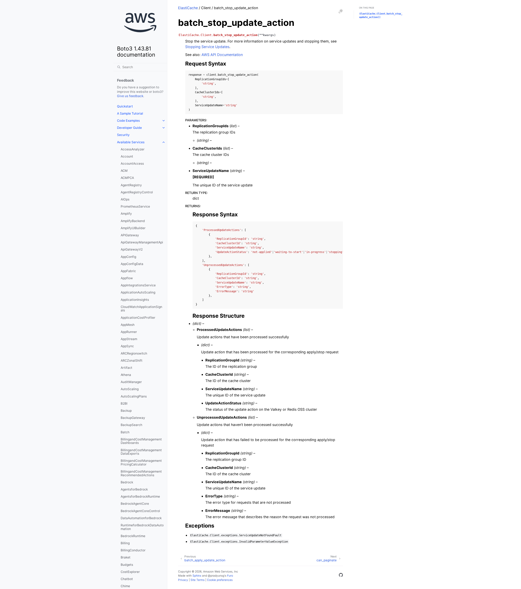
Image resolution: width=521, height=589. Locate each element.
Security (123, 135)
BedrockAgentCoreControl (140, 511)
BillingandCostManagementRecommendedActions (141, 473)
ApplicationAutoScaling (138, 292)
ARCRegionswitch (134, 353)
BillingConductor (133, 550)
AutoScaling (130, 389)
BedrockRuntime (133, 536)
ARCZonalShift (131, 360)
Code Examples (128, 121)
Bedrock (127, 482)
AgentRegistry (131, 185)
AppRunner (129, 332)
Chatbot (127, 579)
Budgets (127, 565)
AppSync (127, 346)
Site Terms (197, 579)
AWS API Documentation (222, 55)
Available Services (130, 142)
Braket (125, 557)
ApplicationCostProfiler (138, 318)
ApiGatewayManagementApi (142, 242)
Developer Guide (129, 128)
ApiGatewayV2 (132, 249)
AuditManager (131, 382)
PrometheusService (135, 206)
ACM (124, 171)
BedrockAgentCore (135, 504)
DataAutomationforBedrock (141, 518)
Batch (125, 432)
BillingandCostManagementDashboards (141, 441)
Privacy (183, 579)
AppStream (129, 339)
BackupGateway (133, 418)
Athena (126, 375)
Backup (126, 411)
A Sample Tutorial (130, 113)
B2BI (124, 403)
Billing (125, 543)
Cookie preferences (220, 579)
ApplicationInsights (135, 300)
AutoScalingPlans (134, 396)
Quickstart (125, 106)
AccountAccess (132, 163)
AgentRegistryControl (137, 192)
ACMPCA (127, 178)
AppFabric (128, 271)
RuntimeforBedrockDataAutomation (142, 527)
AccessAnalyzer (132, 149)
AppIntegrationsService (138, 285)
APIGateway (130, 235)
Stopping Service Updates (207, 47)
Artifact (126, 368)
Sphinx (197, 575)
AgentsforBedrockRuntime (140, 496)
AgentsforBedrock (134, 489)
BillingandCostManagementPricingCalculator (141, 462)
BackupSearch (131, 425)
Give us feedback (130, 96)
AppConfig (128, 257)
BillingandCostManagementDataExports (141, 452)
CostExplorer (130, 572)
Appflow (127, 278)
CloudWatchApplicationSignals (141, 308)
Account (127, 156)
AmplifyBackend (133, 221)
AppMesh (128, 325)
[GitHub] (341, 575)
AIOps (125, 199)
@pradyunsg (216, 575)
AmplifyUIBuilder (133, 228)
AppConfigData (132, 264)
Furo (230, 575)
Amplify (126, 214)
